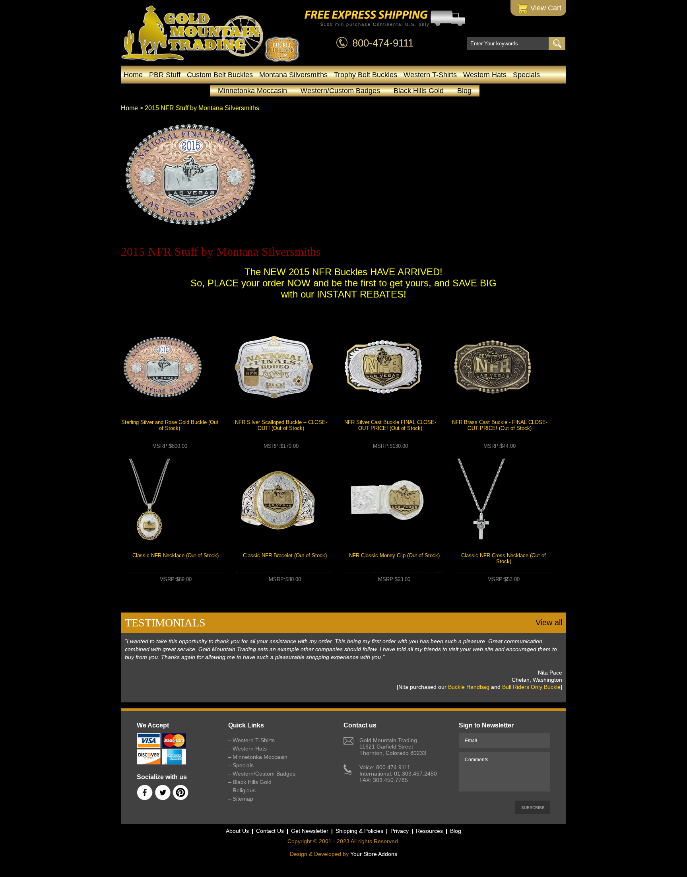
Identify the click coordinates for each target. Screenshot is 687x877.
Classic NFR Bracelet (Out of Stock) (285, 555)
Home (133, 75)
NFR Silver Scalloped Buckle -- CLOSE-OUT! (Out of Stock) (281, 425)
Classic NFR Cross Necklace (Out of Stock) (503, 558)
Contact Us (270, 831)
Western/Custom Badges (340, 91)
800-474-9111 (382, 43)
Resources (429, 831)
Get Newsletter (309, 831)
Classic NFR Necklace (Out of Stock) (175, 555)
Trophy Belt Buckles (365, 75)
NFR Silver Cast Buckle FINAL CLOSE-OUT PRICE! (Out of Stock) (390, 425)
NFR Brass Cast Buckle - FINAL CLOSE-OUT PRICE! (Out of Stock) (499, 425)
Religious (244, 790)
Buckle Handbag (468, 687)
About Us (237, 831)
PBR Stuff (164, 75)
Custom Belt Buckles (220, 75)
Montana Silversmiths (293, 75)
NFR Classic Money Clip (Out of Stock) (394, 555)
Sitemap (243, 798)
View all (549, 622)
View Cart (544, 8)
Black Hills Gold (419, 91)
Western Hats (485, 75)
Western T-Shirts (430, 75)
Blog (464, 91)
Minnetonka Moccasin (252, 91)
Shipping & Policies (359, 831)
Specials (526, 75)
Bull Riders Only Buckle (531, 687)
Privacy (399, 831)
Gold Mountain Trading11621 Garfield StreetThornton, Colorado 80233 (392, 746)
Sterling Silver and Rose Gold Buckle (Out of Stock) (169, 425)
